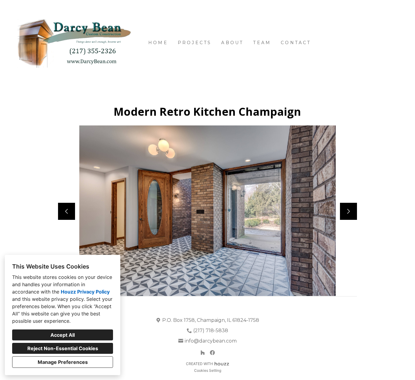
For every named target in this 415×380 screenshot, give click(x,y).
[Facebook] (212, 353)
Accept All (62, 335)
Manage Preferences (63, 362)
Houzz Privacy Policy (85, 292)
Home (158, 42)
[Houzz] (203, 353)
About (232, 42)
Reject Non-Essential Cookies (62, 348)
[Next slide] (348, 211)
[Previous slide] (66, 211)
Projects (195, 42)
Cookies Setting (207, 370)
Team (262, 42)
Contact (296, 42)
